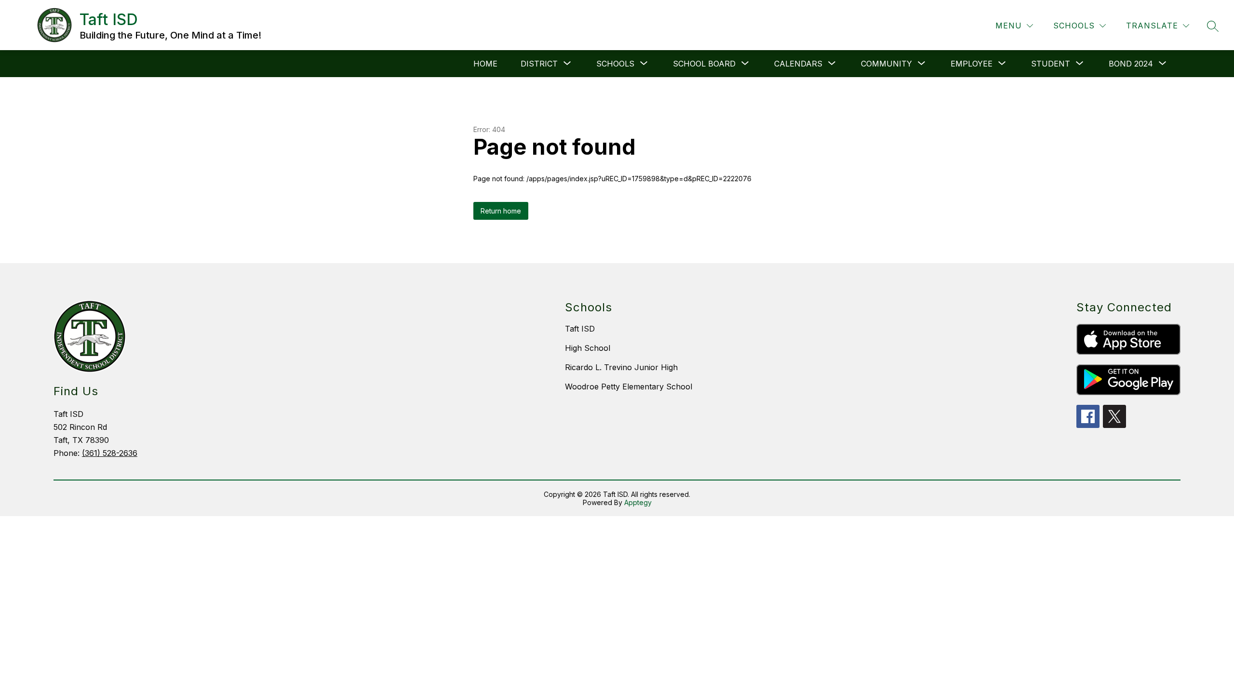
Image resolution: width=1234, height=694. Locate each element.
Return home (501, 211)
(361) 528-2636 (109, 453)
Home (485, 63)
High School (587, 348)
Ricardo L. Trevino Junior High (621, 367)
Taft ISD (580, 329)
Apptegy (638, 502)
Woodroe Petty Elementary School (628, 386)
